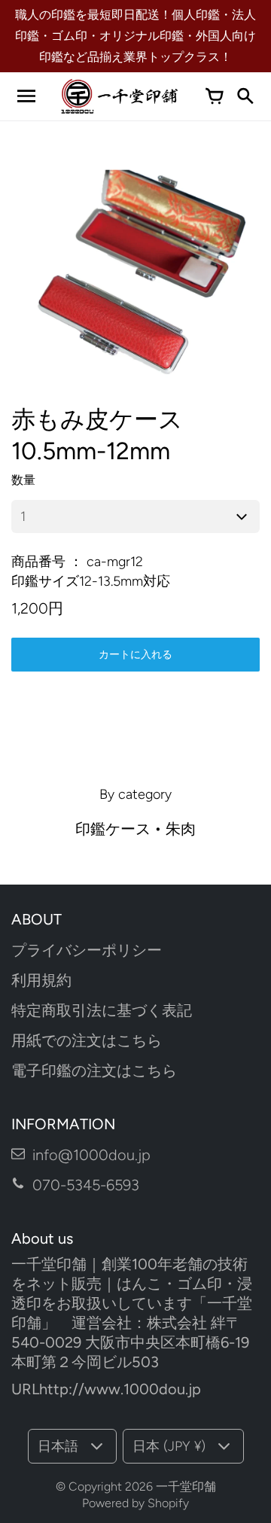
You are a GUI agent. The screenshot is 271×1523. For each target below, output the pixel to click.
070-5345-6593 (85, 1185)
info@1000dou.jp (91, 1155)
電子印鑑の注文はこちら (94, 1071)
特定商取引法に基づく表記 (101, 1010)
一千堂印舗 (186, 1486)
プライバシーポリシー (86, 950)
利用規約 (41, 980)
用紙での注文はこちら (86, 1040)
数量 (23, 480)
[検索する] (245, 96)
